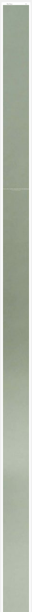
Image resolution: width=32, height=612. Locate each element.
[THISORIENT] (9, 3)
